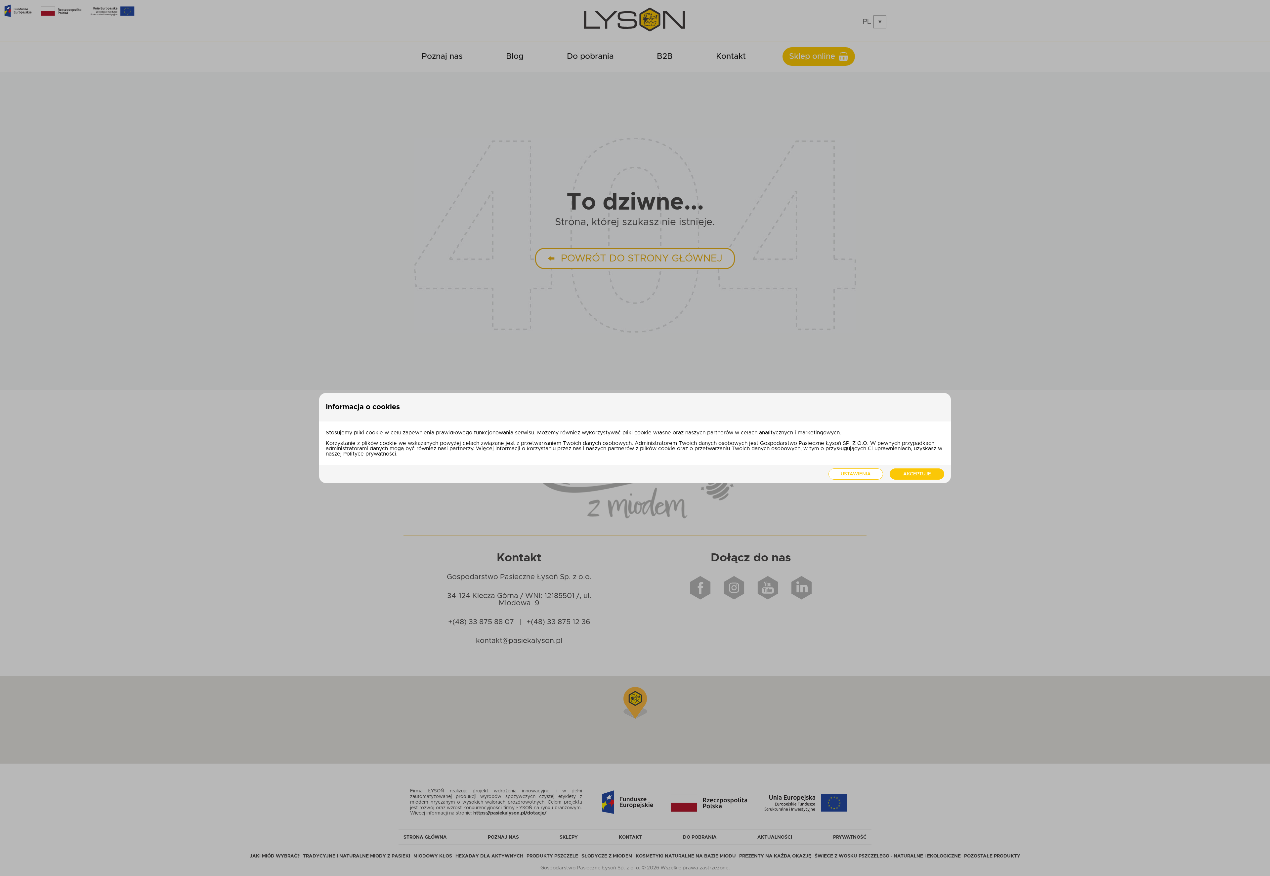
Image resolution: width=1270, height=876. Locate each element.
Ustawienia (856, 474)
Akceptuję (917, 474)
